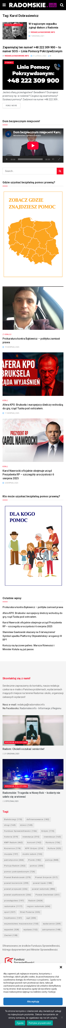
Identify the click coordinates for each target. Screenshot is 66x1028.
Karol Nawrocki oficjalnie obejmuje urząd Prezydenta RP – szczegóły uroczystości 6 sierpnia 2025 (28, 474)
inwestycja (31, 837)
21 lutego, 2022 (39, 56)
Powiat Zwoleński (48, 895)
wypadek (11, 930)
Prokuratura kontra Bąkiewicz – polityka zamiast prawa (33, 607)
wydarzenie (52, 924)
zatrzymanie (51, 930)
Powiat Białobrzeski (17, 877)
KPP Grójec (34, 848)
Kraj (5, 400)
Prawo (9, 63)
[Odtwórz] (7, 159)
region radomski (38, 906)
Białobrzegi (13, 819)
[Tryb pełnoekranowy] (59, 159)
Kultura (54, 848)
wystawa (31, 930)
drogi (10, 825)
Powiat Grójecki (46, 877)
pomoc (36, 866)
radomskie (13, 906)
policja (52, 860)
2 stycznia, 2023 (11, 801)
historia (11, 837)
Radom (35, 901)
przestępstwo (14, 901)
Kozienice (12, 848)
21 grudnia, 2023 (11, 754)
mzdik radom (32, 854)
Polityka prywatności (40, 1023)
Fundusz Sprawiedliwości (20, 831)
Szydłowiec (13, 918)
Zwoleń (11, 935)
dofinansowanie (38, 819)
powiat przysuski (16, 889)
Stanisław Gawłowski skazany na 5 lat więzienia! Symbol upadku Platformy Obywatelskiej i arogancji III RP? (32, 636)
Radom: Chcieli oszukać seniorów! (23, 749)
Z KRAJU (7, 334)
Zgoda (20, 1023)
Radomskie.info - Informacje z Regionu (40, 708)
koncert (34, 842)
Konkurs (53, 842)
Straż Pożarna (30, 912)
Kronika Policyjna (13, 25)
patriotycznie (14, 860)
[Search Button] (60, 171)
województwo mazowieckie (21, 924)
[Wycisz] (53, 159)
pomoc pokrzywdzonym (19, 872)
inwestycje (52, 837)
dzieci (26, 825)
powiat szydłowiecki (17, 895)
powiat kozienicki (16, 883)
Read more (11, 105)
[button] (61, 967)
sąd (31, 918)
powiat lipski (42, 883)
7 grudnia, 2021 (37, 36)
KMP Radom (13, 842)
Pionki (34, 860)
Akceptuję (33, 1001)
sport (10, 912)
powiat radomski (43, 889)
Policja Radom (15, 866)
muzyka (11, 854)
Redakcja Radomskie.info (43, 32)
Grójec (47, 831)
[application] (33, 145)
